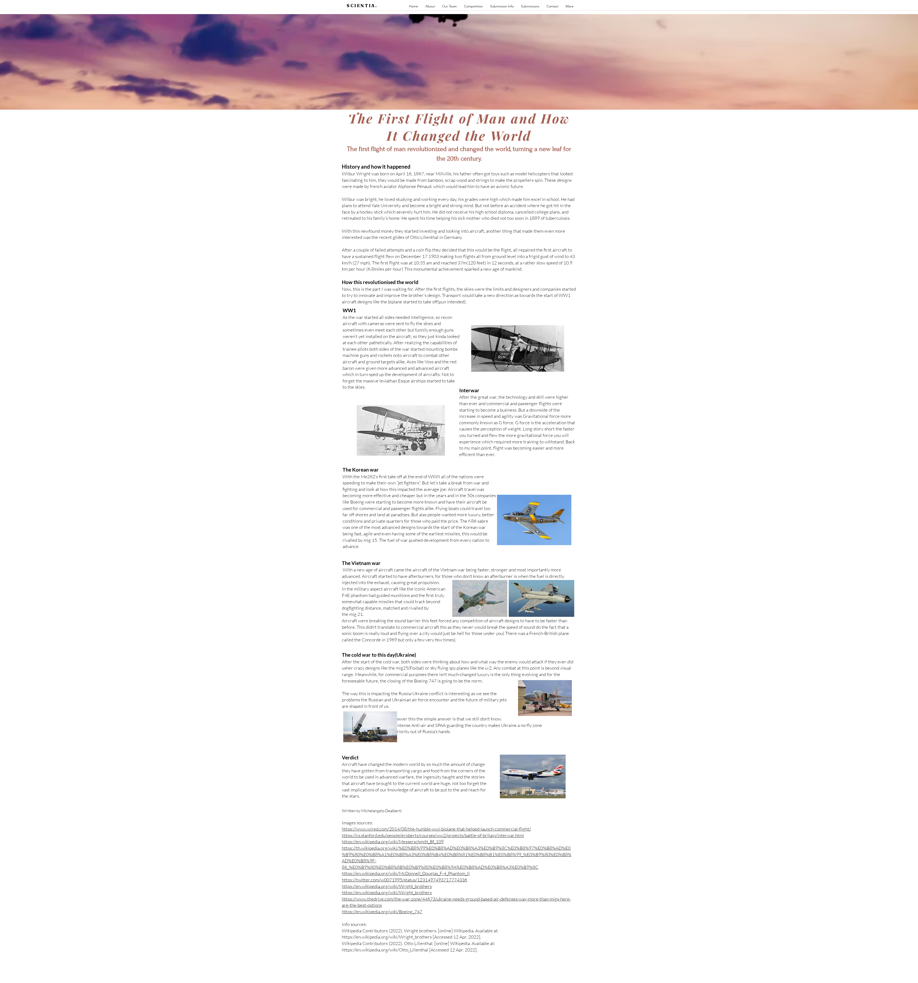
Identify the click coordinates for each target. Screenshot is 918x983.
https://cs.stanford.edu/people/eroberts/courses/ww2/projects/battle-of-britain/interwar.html (433, 835)
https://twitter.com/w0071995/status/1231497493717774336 (404, 880)
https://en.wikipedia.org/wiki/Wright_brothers (387, 886)
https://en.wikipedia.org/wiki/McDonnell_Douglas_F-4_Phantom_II (406, 873)
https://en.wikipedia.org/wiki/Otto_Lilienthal (385, 950)
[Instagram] (298, 968)
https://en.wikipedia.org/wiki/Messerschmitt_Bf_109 (393, 841)
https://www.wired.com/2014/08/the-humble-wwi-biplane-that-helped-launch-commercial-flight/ (436, 829)
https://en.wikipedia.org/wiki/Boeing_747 (382, 911)
